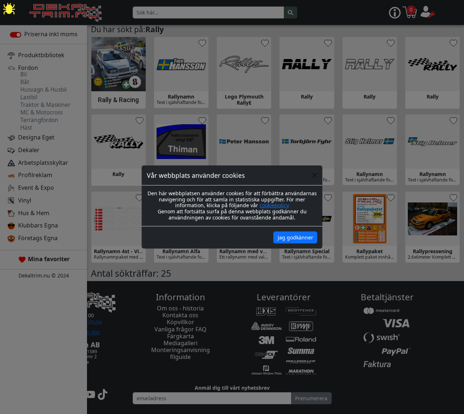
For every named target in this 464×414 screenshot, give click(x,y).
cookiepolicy (274, 205)
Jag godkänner (295, 237)
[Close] (315, 175)
